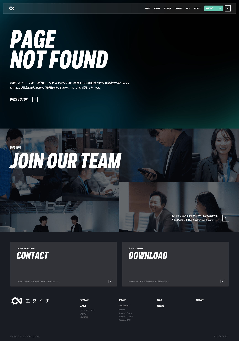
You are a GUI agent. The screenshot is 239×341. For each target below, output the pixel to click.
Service (157, 8)
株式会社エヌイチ (11, 8)
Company (178, 8)
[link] (175, 264)
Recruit (197, 8)
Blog (188, 8)
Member (167, 8)
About (147, 8)
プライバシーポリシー (221, 336)
